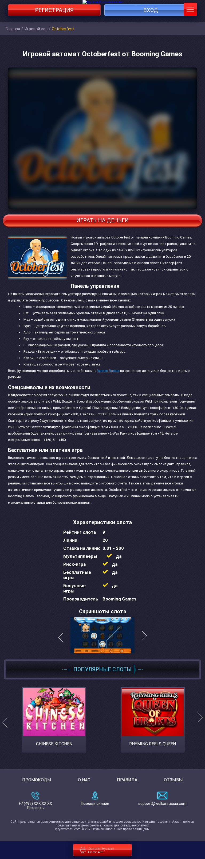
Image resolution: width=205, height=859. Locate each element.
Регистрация (54, 10)
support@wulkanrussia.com (162, 803)
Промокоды (36, 779)
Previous (7, 722)
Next (197, 722)
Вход (150, 10)
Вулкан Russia (108, 371)
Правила (127, 779)
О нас (84, 779)
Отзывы (173, 779)
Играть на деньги (102, 220)
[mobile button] (190, 9)
